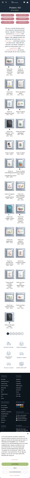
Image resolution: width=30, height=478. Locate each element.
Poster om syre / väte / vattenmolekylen (20, 284)
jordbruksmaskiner (11, 50)
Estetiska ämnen (5, 381)
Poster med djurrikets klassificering (20, 241)
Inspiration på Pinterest (22, 418)
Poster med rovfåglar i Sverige (9, 217)
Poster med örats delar (20, 306)
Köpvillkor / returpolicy (6, 411)
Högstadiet (18, 387)
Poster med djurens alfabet (20, 92)
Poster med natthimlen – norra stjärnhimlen (9, 133)
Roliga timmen (4, 394)
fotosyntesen (9, 35)
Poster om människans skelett (9, 112)
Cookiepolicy (4, 416)
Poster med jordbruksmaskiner (9, 306)
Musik (2, 389)
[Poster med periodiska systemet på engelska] (20, 209)
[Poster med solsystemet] (9, 84)
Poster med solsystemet (9, 92)
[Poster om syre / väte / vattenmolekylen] (20, 274)
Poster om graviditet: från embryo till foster (9, 262)
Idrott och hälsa (4, 385)
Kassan (3, 422)
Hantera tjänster (15, 459)
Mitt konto (3, 420)
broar (23, 46)
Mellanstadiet (19, 385)
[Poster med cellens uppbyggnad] (20, 123)
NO (2, 392)
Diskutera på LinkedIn (22, 420)
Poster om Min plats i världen (9, 325)
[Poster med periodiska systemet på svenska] (9, 61)
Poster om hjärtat (20, 152)
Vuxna (17, 392)
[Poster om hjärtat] (20, 145)
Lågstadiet (18, 383)
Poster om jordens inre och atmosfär (20, 172)
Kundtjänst (3, 409)
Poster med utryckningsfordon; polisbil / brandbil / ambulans (20, 196)
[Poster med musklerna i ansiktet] (20, 253)
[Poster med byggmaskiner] (9, 231)
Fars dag (18, 394)
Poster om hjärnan (20, 111)
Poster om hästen (9, 152)
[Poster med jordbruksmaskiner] (9, 297)
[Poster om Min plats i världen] (9, 317)
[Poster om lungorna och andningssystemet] (9, 186)
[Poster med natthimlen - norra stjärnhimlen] (9, 123)
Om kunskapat (4, 407)
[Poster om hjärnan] (20, 103)
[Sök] (6, 2)
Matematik (3, 387)
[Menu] (3, 2)
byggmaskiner (14, 48)
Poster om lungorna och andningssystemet (9, 195)
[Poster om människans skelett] (9, 103)
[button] (28, 433)
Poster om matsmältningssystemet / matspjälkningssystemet (10, 173)
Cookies (11, 475)
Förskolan (18, 381)
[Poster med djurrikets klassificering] (20, 231)
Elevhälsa (3, 379)
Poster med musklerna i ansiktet (20, 261)
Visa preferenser (15, 472)
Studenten (18, 389)
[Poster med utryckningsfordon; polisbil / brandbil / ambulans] (20, 186)
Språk (2, 398)
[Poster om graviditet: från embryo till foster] (9, 253)
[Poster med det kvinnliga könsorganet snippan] (9, 274)
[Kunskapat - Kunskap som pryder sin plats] (15, 2)
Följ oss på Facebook (21, 415)
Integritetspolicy (17, 475)
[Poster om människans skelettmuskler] (20, 61)
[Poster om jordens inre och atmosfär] (20, 163)
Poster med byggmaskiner (9, 240)
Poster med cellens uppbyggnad (20, 132)
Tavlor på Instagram (21, 417)
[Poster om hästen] (9, 145)
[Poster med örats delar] (20, 297)
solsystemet (17, 33)
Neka (15, 468)
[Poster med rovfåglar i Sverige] (9, 209)
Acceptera (15, 464)
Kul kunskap (4, 405)
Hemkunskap (4, 383)
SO (2, 396)
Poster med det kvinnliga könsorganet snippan (9, 284)
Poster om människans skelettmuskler (20, 70)
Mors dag (18, 396)
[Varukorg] (27, 2)
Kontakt (3, 418)
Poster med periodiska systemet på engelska (20, 219)
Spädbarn (18, 379)
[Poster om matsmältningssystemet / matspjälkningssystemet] (9, 163)
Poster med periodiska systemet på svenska (9, 71)
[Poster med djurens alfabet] (20, 84)
